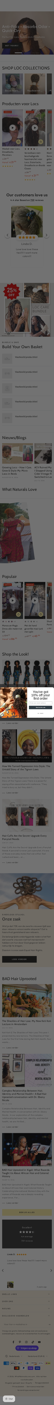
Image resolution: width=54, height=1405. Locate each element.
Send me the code (40, 707)
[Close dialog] (52, 689)
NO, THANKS (40, 713)
